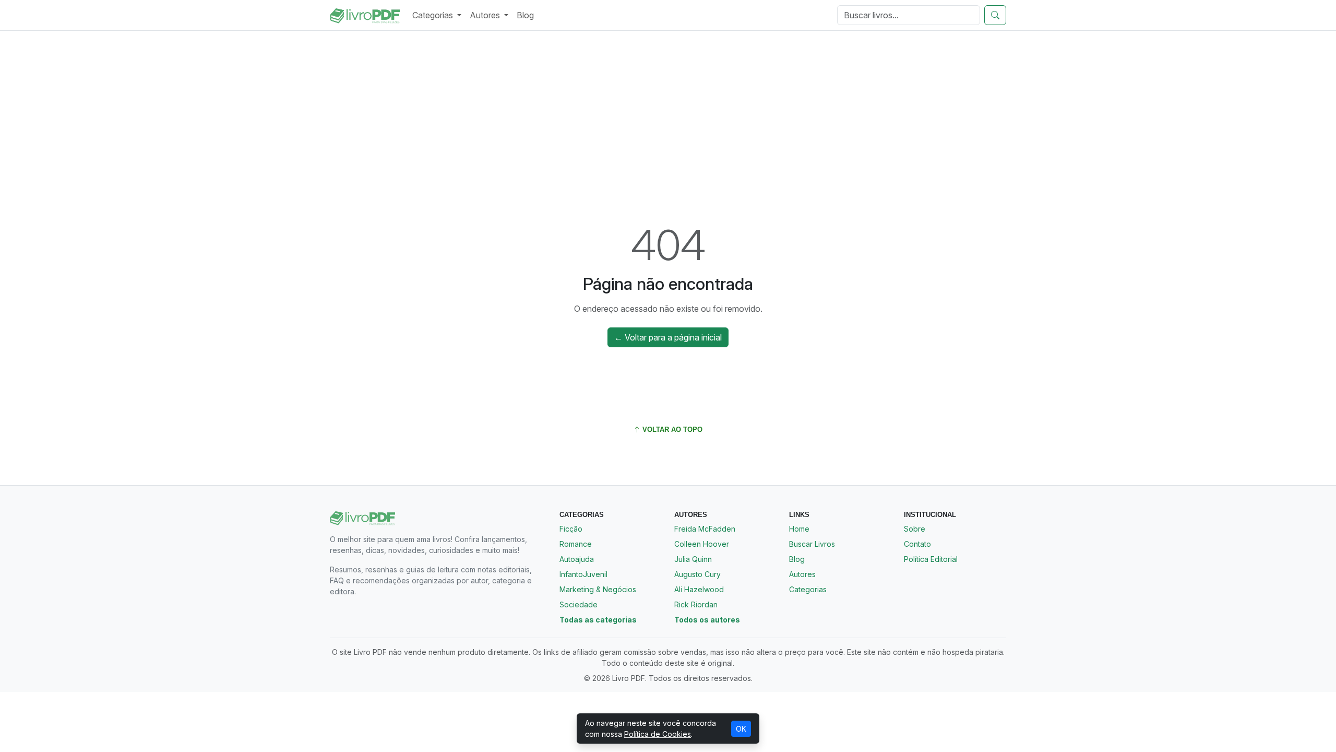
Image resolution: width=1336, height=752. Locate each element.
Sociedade (578, 604)
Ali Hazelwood (699, 589)
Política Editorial (931, 559)
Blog (525, 15)
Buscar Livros (812, 543)
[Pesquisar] (995, 15)
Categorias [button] (433, 15)
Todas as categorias (598, 619)
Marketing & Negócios (597, 589)
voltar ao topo (671, 429)
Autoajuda (576, 559)
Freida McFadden (704, 528)
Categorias (808, 589)
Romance (575, 543)
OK (741, 728)
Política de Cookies (657, 734)
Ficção (570, 528)
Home (799, 528)
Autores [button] (486, 15)
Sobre (914, 528)
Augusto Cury (697, 574)
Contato (917, 543)
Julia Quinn (693, 559)
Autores (802, 574)
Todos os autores (707, 619)
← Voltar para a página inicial (668, 337)
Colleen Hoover (701, 543)
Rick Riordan (696, 604)
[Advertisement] (668, 116)
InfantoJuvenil (583, 574)
